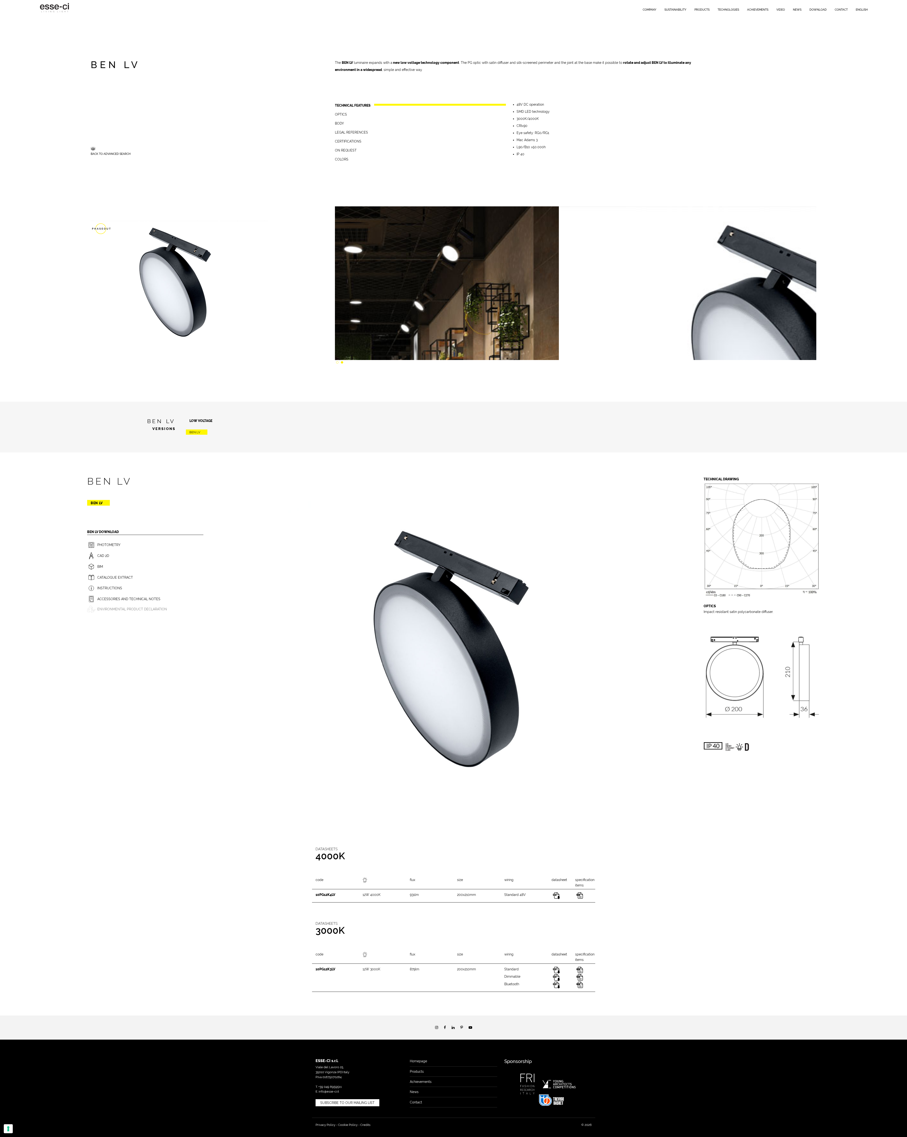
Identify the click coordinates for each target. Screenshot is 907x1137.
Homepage (418, 1061)
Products (702, 9)
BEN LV (194, 432)
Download (818, 9)
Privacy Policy (325, 1125)
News (797, 9)
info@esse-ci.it (329, 1091)
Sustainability (675, 9)
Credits (365, 1125)
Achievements (757, 9)
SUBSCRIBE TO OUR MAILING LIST (347, 1103)
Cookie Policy (348, 1125)
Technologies (728, 9)
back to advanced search (111, 154)
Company (649, 9)
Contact (841, 9)
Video (780, 9)
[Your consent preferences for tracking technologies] (8, 1128)
